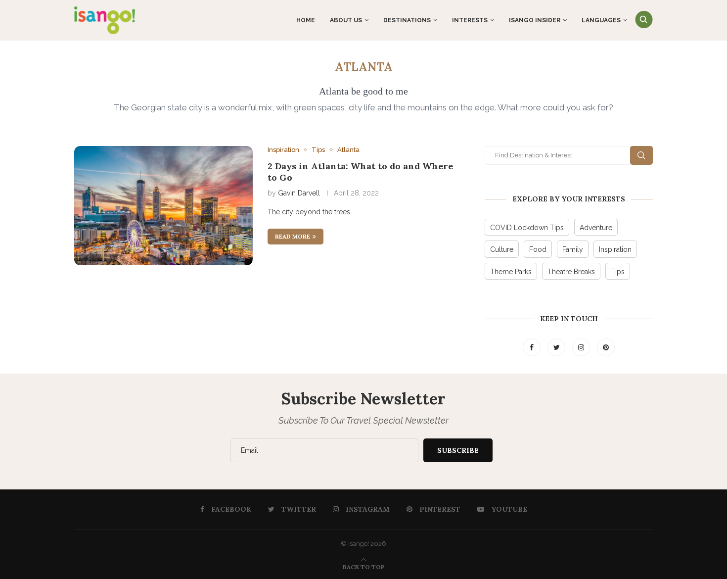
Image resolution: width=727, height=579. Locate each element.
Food (537, 249)
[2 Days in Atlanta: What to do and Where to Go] (163, 205)
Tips (318, 149)
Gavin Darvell (299, 193)
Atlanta (348, 149)
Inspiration (283, 149)
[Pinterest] (605, 347)
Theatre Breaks (571, 272)
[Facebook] (532, 347)
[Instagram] (582, 347)
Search (641, 155)
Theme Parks (511, 272)
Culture (501, 249)
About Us (346, 20)
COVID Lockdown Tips (527, 228)
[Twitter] (557, 347)
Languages (601, 20)
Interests (470, 20)
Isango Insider (534, 20)
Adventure (596, 228)
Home (305, 20)
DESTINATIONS (407, 20)
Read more (292, 236)
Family (572, 249)
